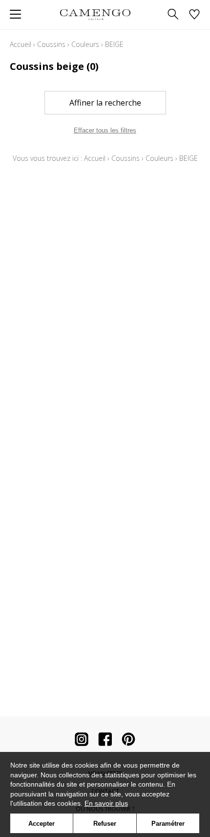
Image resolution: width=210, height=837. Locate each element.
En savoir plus (106, 803)
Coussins (51, 44)
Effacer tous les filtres (105, 130)
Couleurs (85, 44)
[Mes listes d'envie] (194, 14)
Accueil (20, 44)
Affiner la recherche (105, 102)
